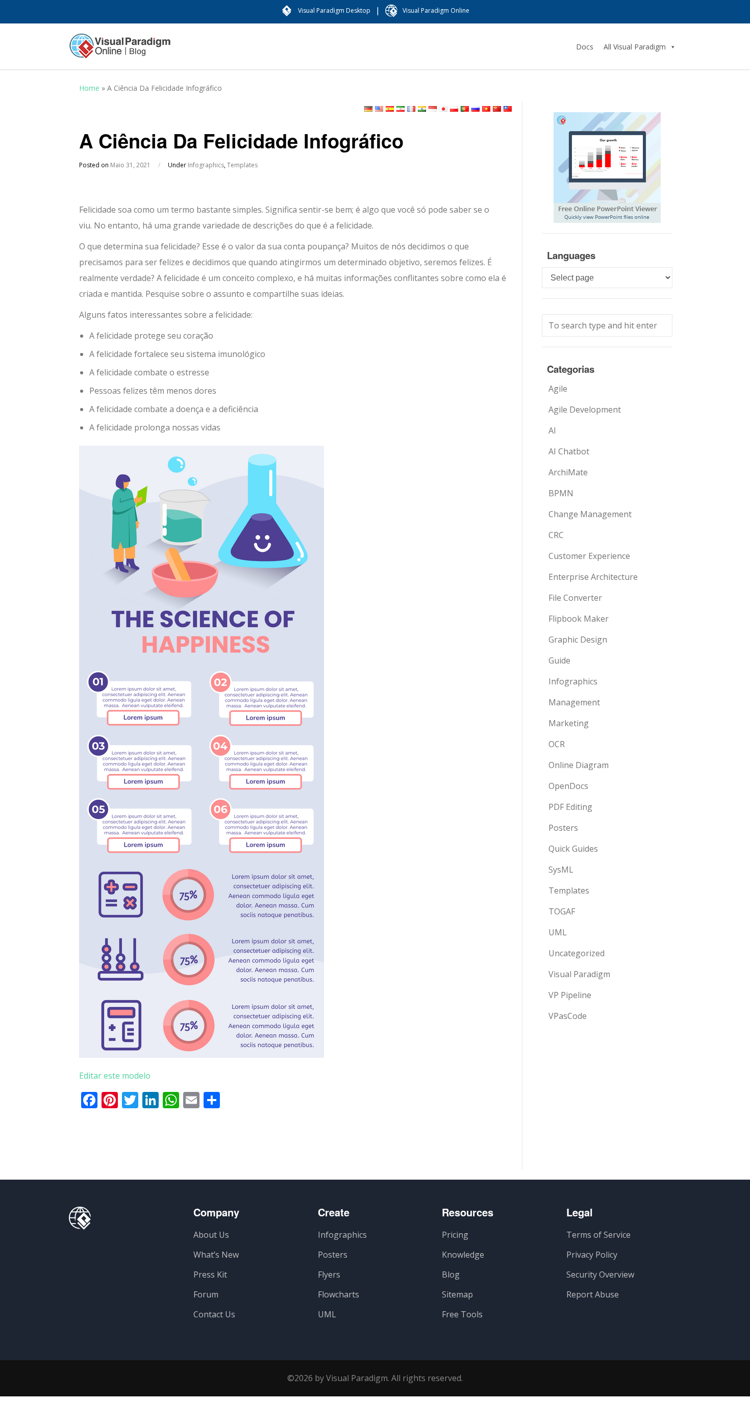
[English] (379, 109)
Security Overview (600, 1274)
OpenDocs (568, 786)
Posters (563, 827)
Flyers (329, 1274)
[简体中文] (497, 109)
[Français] (411, 109)
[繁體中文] (508, 109)
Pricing (455, 1234)
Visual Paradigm (579, 974)
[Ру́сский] (475, 109)
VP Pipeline (569, 995)
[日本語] (443, 109)
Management (574, 702)
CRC (556, 535)
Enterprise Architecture (593, 576)
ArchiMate (568, 472)
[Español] (390, 109)
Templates (242, 165)
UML (557, 932)
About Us (211, 1234)
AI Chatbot (568, 451)
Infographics (206, 165)
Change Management (590, 514)
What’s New (216, 1254)
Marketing (568, 723)
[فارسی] (400, 109)
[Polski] (454, 109)
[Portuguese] (465, 109)
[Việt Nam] (486, 109)
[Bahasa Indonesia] (433, 109)
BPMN (560, 493)
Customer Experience (589, 556)
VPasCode (567, 1016)
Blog (451, 1274)
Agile (557, 388)
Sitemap (457, 1294)
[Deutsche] (368, 109)
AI (552, 430)
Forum (205, 1294)
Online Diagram (578, 765)
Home (89, 88)
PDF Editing (570, 806)
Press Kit (210, 1274)
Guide (559, 660)
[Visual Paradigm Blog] (120, 51)
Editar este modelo (115, 1075)
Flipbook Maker (578, 618)
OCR (556, 744)
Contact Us (214, 1314)
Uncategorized (576, 953)
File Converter (575, 597)
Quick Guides (573, 848)
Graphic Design (577, 639)
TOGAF (561, 911)
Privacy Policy (591, 1254)
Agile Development (584, 409)
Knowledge (463, 1254)
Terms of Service (598, 1234)
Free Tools (462, 1314)
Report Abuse (592, 1294)
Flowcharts (338, 1294)
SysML (560, 869)
